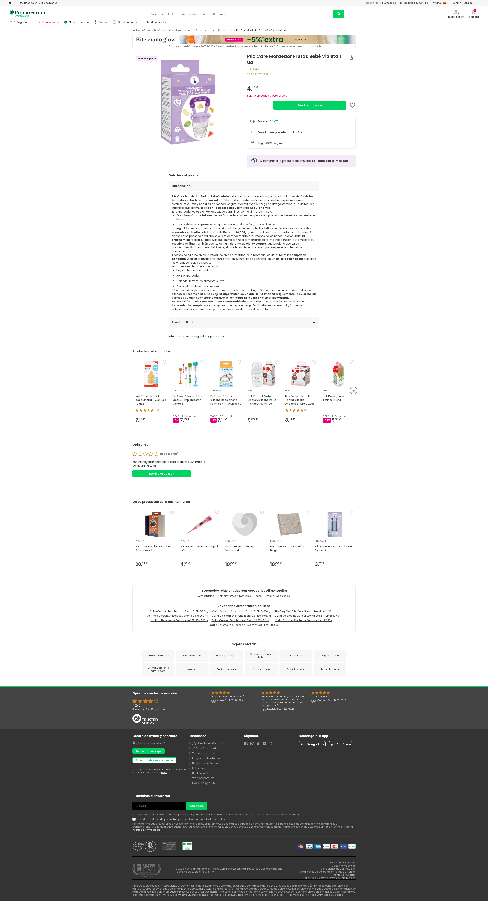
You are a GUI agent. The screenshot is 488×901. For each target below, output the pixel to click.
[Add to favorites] (352, 105)
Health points (201, 773)
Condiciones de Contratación (338, 868)
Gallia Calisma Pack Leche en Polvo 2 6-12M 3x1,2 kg (241, 620)
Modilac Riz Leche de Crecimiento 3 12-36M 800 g (179, 620)
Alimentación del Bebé (189, 30)
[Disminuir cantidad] (250, 105)
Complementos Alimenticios (234, 596)
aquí (164, 772)
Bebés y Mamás (163, 30)
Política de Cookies (344, 874)
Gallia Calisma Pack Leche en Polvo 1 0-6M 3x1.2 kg (179, 611)
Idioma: (463, 3)
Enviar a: (436, 3)
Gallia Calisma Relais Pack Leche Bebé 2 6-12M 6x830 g (307, 615)
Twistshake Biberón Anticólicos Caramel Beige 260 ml (176, 615)
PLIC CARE (253, 69)
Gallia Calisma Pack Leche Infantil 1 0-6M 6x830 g (241, 611)
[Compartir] (351, 57)
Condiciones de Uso (344, 865)
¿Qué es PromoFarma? (207, 743)
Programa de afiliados (206, 758)
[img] (186, 101)
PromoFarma (144, 30)
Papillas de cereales (278, 596)
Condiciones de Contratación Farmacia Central (327, 871)
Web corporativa (203, 778)
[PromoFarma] (27, 14)
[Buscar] (338, 14)
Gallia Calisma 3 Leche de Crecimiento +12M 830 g (304, 620)
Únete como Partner (205, 763)
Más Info (342, 161)
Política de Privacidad (146, 829)
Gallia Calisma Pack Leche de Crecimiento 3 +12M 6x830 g (244, 625)
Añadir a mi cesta (309, 105)
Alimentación (206, 596)
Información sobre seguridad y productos (196, 336)
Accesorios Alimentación (219, 30)
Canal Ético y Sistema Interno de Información (329, 877)
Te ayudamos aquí (148, 751)
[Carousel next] (353, 390)
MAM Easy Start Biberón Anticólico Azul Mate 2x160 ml (304, 611)
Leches (259, 596)
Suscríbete (196, 806)
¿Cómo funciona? (204, 748)
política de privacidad (163, 819)
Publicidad (199, 768)
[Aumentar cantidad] (263, 105)
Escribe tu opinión (161, 474)
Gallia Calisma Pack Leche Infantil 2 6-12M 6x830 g (241, 615)
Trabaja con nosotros (206, 753)
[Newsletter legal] (134, 819)
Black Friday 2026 (203, 783)
